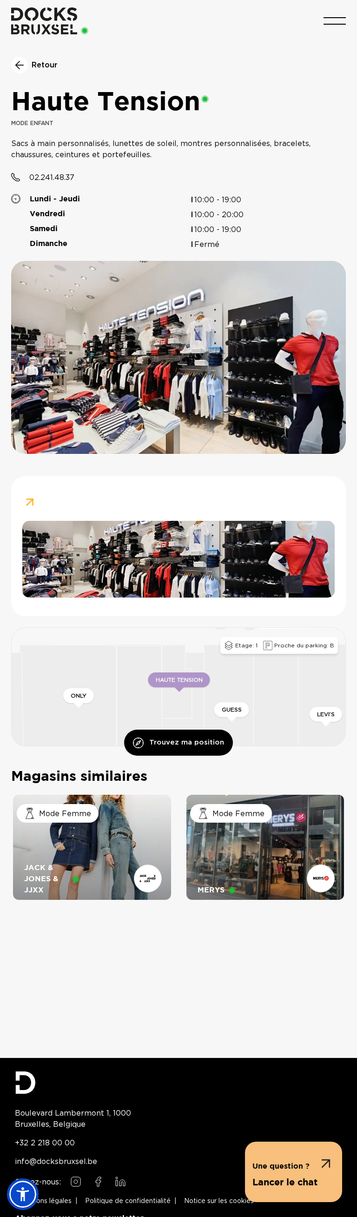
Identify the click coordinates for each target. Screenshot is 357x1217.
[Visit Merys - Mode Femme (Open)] (265, 847)
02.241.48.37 (51, 177)
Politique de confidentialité (128, 1201)
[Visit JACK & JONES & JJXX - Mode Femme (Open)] (92, 847)
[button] (293, 1172)
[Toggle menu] (335, 21)
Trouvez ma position (186, 742)
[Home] (44, 20)
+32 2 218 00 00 (45, 1142)
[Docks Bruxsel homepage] (178, 1082)
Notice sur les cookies (219, 1201)
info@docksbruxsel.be (56, 1161)
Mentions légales (45, 1201)
